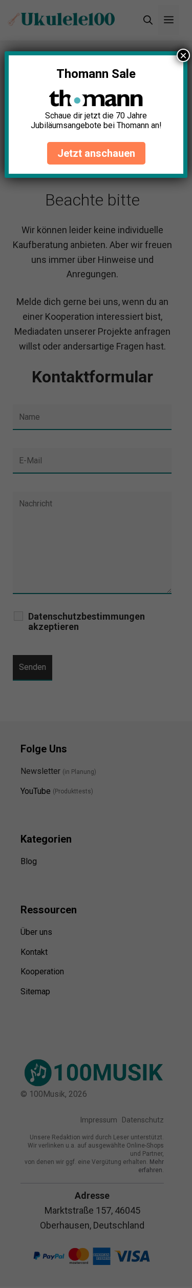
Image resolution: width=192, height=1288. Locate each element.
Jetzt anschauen (96, 153)
